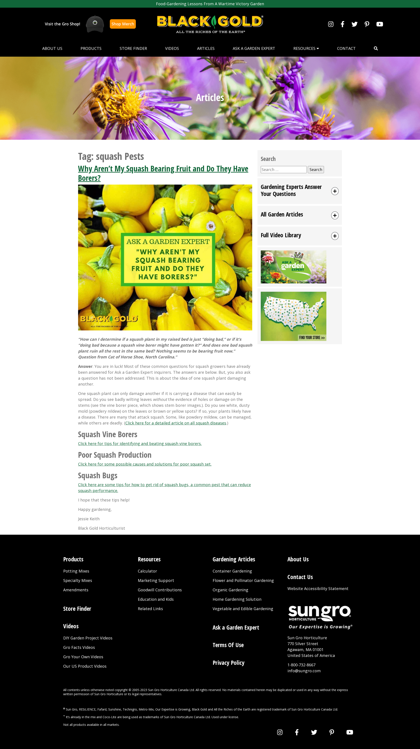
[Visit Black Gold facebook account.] (342, 24)
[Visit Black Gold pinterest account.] (367, 24)
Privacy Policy (228, 662)
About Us (52, 48)
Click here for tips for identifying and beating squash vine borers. (140, 443)
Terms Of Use (228, 645)
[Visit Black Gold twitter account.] (354, 24)
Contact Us (300, 577)
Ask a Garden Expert (254, 48)
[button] (376, 48)
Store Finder (133, 48)
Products (91, 48)
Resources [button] (305, 48)
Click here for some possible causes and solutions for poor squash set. (145, 464)
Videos (172, 48)
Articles (206, 48)
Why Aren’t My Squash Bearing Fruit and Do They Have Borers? (163, 173)
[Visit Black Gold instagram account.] (331, 24)
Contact (346, 48)
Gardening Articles (234, 559)
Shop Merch (123, 23)
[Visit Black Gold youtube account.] (380, 24)
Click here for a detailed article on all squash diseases (175, 423)
